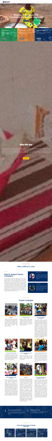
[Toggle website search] (49, 2)
